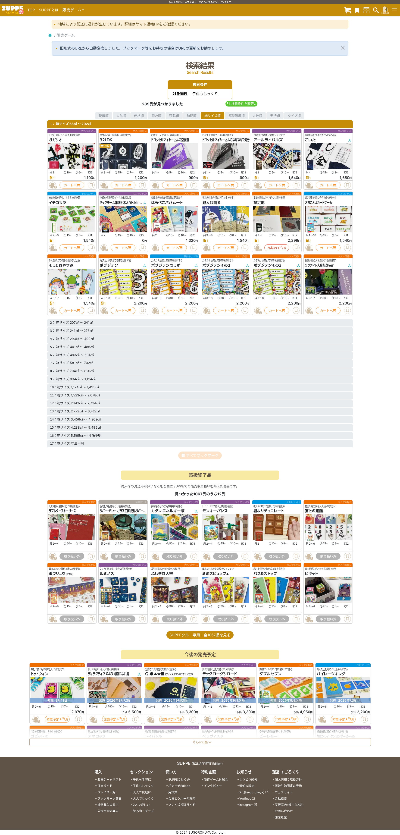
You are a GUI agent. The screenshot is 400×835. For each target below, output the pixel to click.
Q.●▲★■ (155, 674)
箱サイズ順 (212, 116)
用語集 (172, 792)
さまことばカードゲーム (318, 202)
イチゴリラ (57, 202)
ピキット (311, 574)
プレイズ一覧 (106, 792)
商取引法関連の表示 (288, 786)
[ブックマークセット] (357, 10)
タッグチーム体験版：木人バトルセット (121, 202)
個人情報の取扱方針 (288, 779)
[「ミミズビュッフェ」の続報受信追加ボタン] (206, 618)
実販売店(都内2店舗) (289, 805)
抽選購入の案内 (108, 805)
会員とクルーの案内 (181, 798)
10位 (106, 145)
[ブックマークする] (91, 185)
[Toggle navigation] (394, 10)
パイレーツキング (331, 674)
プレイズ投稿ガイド (181, 805)
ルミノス (107, 574)
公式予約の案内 (108, 811)
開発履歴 (281, 817)
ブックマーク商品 (109, 798)
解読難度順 (236, 116)
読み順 (156, 116)
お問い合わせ (284, 811)
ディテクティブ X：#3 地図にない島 (108, 674)
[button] (241, 103)
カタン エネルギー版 (167, 511)
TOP (31, 10)
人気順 (121, 116)
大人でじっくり (143, 798)
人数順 (257, 116)
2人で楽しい (141, 805)
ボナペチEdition (179, 786)
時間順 (192, 116)
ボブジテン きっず (165, 265)
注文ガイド (104, 786)
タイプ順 (294, 116)
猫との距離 (314, 511)
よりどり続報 (248, 779)
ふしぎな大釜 (162, 574)
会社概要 (281, 798)
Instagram (246, 805)
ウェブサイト (284, 792)
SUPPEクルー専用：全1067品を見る (200, 635)
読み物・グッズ (143, 811)
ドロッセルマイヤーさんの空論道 (170, 140)
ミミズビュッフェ (215, 574)
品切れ (272, 248)
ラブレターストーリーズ (62, 511)
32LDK (106, 140)
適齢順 (174, 116)
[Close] (342, 47)
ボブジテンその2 (216, 265)
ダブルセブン (270, 674)
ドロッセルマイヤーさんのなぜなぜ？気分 (226, 140)
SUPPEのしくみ (179, 779)
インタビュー (213, 786)
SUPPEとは (49, 10)
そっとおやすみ (61, 265)
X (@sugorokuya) (252, 792)
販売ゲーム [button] (71, 10)
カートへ (70, 185)
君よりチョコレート (268, 511)
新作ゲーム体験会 (216, 779)
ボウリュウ (57, 574)
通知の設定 (246, 786)
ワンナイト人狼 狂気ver (319, 265)
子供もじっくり (143, 786)
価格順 (139, 116)
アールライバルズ (268, 140)
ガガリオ (55, 140)
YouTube (245, 798)
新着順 (104, 116)
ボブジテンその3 (267, 265)
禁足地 (259, 202)
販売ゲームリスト (109, 779)
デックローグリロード (219, 674)
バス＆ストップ (265, 574)
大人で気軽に (142, 792)
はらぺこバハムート (167, 202)
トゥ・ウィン (39, 674)
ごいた (310, 140)
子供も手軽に (142, 779)
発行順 (275, 116)
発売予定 (52, 719)
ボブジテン (109, 265)
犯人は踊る (211, 202)
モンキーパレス (215, 511)
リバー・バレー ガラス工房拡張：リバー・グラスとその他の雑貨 (135, 511)
